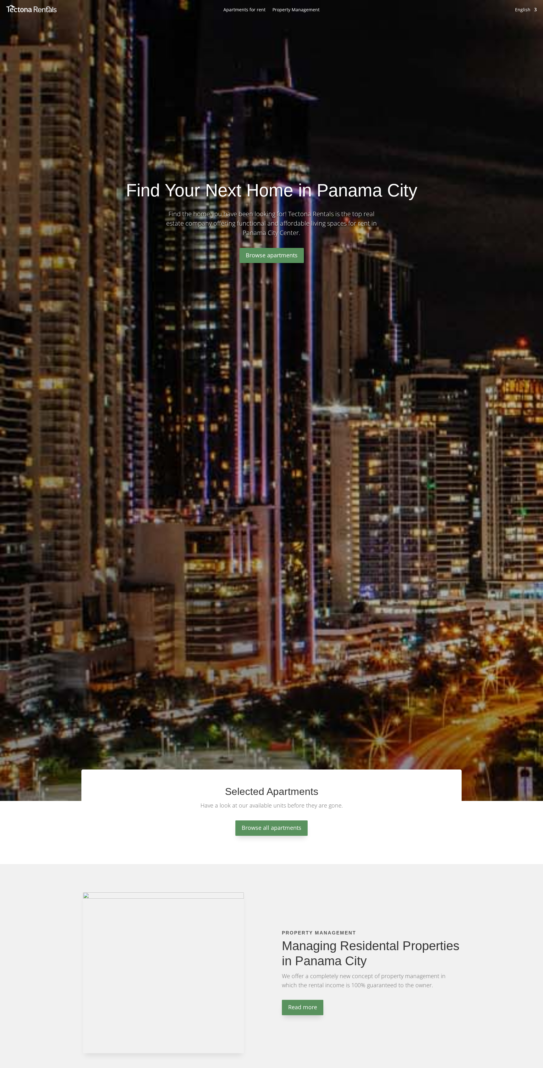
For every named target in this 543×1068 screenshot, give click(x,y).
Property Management (296, 10)
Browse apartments (272, 255)
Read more (302, 1007)
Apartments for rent (244, 10)
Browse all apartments (271, 827)
